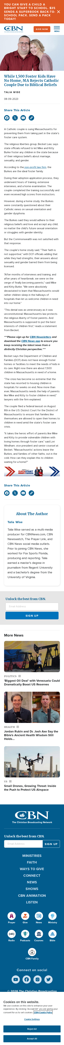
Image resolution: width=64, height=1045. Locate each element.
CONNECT (31, 875)
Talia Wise (12, 92)
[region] (32, 1018)
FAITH (32, 862)
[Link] (31, 118)
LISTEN (32, 902)
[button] (55, 29)
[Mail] (23, 118)
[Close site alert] (58, 11)
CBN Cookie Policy (43, 1012)
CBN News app (30, 341)
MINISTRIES (32, 855)
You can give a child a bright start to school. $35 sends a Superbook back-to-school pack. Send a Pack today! (29, 11)
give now (42, 29)
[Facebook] (7, 118)
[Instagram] (37, 979)
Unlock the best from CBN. (25, 599)
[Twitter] (15, 118)
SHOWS (32, 888)
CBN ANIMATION (32, 895)
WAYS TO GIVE (32, 868)
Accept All (32, 1038)
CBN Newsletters (40, 337)
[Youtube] (16, 979)
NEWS (32, 882)
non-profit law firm (35, 167)
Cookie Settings (32, 1019)
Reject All (32, 1029)
